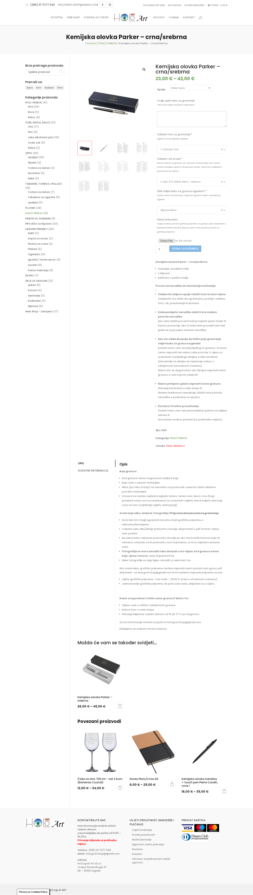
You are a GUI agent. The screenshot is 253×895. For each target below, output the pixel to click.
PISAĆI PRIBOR (108, 43)
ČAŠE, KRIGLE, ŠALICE (37, 122)
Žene (169, 446)
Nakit (31, 178)
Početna (57, 17)
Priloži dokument (167, 219)
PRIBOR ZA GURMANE (38, 218)
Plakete (32, 249)
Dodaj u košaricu (185, 248)
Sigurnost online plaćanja (148, 844)
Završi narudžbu (194, 5)
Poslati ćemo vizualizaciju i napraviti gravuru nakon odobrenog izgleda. (188, 197)
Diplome (33, 306)
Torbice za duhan (39, 168)
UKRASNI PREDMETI (36, 229)
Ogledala (34, 254)
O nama (174, 17)
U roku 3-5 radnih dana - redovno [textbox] (192, 181)
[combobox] (191, 149)
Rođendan (34, 301)
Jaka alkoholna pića (41, 137)
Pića (30, 106)
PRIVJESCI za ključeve (38, 223)
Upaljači (33, 157)
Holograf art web (154, 5)
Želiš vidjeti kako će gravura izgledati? (182, 191)
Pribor (31, 117)
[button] (144, 69)
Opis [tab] (81, 463)
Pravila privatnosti (143, 834)
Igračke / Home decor (42, 259)
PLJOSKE (30, 208)
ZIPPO (28, 153)
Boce (31, 112)
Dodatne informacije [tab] (93, 470)
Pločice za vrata (38, 244)
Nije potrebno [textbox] (192, 210)
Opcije (161, 89)
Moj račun (174, 5)
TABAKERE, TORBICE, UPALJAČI (43, 184)
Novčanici (34, 173)
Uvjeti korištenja (142, 830)
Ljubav (32, 285)
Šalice (31, 148)
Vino (30, 126)
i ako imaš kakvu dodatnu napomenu (175, 104)
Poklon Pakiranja (38, 270)
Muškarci (179, 446)
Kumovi (32, 290)
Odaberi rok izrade (169, 159)
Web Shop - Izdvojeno (39, 311)
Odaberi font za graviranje (174, 134)
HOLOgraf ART (57, 890)
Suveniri (32, 265)
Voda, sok (34, 142)
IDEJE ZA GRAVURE (36, 281)
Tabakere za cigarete (41, 197)
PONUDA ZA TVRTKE (96, 17)
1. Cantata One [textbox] (192, 149)
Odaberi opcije (120, 705)
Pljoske (32, 162)
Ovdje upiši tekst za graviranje (176, 100)
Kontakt (189, 17)
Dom (38, 87)
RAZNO (29, 275)
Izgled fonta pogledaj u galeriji (172, 138)
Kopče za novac (38, 238)
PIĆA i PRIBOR (33, 102)
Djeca (30, 87)
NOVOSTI (159, 17)
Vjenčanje (34, 295)
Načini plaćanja (141, 839)
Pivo (30, 132)
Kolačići (137, 854)
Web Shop (73, 17)
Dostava (137, 849)
